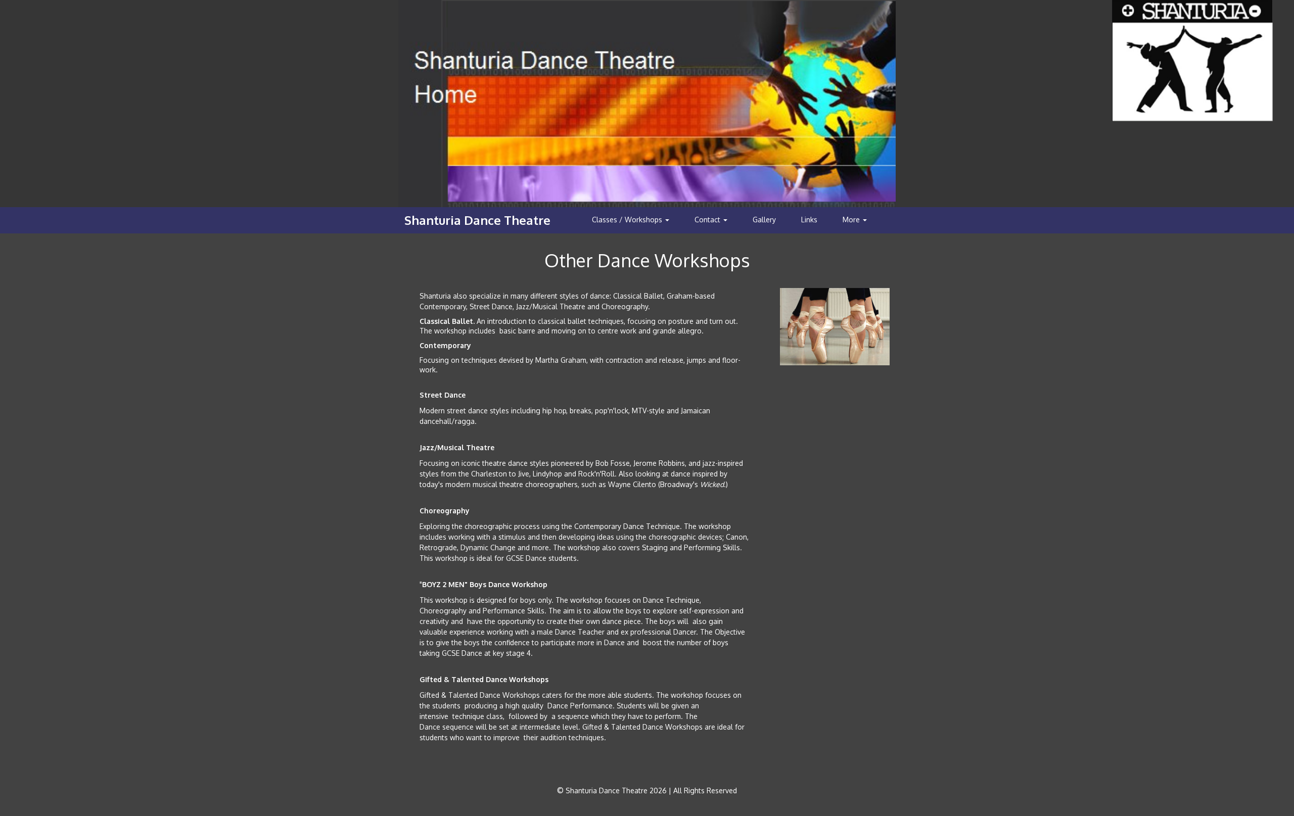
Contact (708, 219)
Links (809, 219)
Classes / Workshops (628, 219)
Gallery (764, 219)
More (852, 219)
